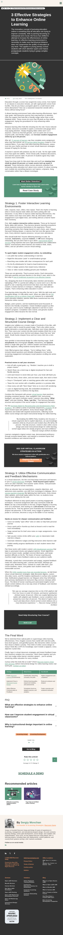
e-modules (48, 408)
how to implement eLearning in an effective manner (32, 277)
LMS (37, 536)
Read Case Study (31, 190)
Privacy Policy (28, 861)
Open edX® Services (11, 880)
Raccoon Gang (50, 825)
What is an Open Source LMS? (50, 881)
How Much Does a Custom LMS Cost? (48, 896)
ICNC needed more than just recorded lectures (29, 572)
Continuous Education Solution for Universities (30, 886)
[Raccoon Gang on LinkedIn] (5, 853)
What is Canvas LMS (49, 889)
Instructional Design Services (11, 903)
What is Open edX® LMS (50, 884)
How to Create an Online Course (50, 893)
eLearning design (22, 734)
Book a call (28, 623)
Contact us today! (19, 666)
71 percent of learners (19, 140)
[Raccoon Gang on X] (10, 853)
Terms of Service (29, 864)
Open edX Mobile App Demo (11, 899)
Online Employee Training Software (29, 881)
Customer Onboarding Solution (30, 894)
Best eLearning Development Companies (50, 900)
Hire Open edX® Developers (9, 889)
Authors (26, 870)
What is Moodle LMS (49, 887)
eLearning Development (37, 734)
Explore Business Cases (31, 460)
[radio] (24, 760)
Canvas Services (10, 886)
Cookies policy (28, 867)
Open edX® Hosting (11, 892)
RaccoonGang (8, 3)
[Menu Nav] (61, 3)
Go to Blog (31, 749)
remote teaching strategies (14, 493)
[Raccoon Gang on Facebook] (14, 853)
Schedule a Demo (31, 773)
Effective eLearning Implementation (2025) (13, 803)
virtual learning (37, 394)
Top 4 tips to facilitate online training (32, 802)
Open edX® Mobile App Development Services (12, 895)
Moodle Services (10, 883)
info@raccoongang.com (31, 858)
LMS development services (43, 549)
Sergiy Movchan (31, 822)
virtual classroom (18, 482)
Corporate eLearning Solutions (30, 890)
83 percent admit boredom (34, 142)
